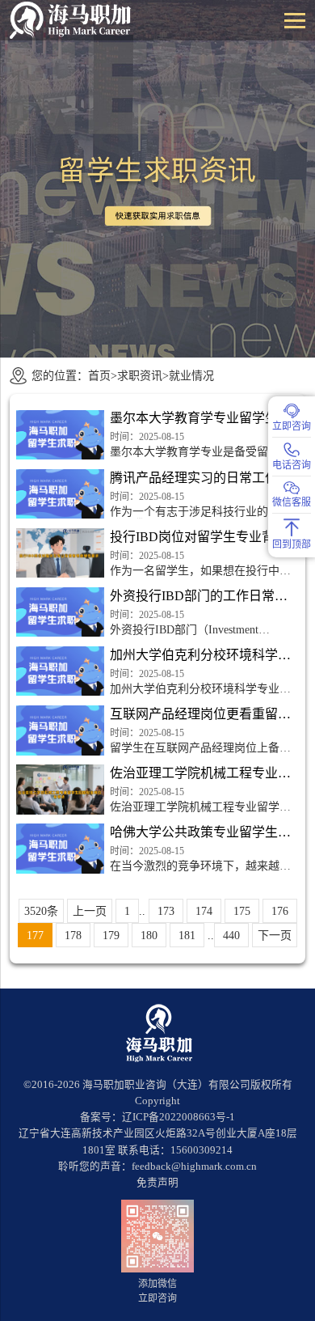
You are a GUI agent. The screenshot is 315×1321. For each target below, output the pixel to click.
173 (166, 911)
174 (203, 911)
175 (241, 911)
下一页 (275, 935)
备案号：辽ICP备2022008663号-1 (157, 1117)
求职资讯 (139, 375)
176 (279, 911)
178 (73, 935)
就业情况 (191, 375)
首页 (99, 375)
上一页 (90, 911)
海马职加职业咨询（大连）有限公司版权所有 (187, 1084)
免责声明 (157, 1182)
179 (111, 935)
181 (186, 935)
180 (149, 935)
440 (231, 935)
